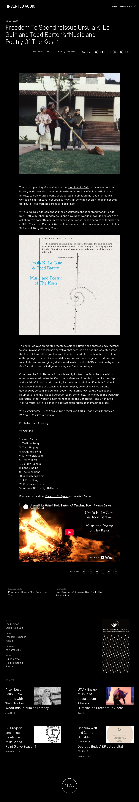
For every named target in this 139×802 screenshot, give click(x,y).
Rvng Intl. (10, 640)
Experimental (12, 658)
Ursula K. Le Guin (78, 187)
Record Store (126, 6)
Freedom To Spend (56, 496)
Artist (8, 620)
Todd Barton (112, 219)
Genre (8, 655)
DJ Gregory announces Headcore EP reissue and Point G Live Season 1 (20, 737)
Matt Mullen (40, 51)
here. (52, 414)
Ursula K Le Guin (14, 627)
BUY (49, 51)
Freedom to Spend (56, 215)
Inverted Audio (21, 6)
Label (8, 633)
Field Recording (14, 662)
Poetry (9, 666)
